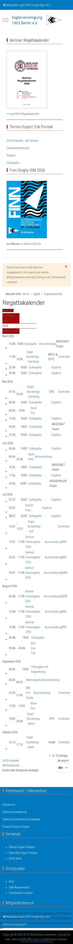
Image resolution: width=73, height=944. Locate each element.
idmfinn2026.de (32, 244)
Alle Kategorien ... (12, 765)
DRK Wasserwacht (19, 887)
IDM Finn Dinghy (29, 692)
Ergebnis (56, 367)
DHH (11, 881)
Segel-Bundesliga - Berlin (33, 718)
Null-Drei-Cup (33, 648)
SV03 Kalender (10, 760)
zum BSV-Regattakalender (24, 113)
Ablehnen (41, 935)
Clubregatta (30, 343)
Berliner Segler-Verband (22, 847)
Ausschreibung (47, 343)
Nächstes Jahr (11, 331)
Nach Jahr (8, 310)
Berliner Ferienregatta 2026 (33, 541)
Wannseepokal (34, 680)
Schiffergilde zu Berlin (21, 893)
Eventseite (64, 356)
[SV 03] (36, 20)
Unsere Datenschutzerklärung (36, 941)
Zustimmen (14, 935)
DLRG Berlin (15, 858)
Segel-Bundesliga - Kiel (34, 526)
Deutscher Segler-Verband (23, 852)
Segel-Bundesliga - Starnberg (33, 356)
